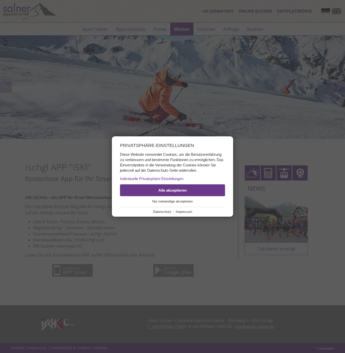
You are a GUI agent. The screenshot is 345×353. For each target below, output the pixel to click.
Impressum (184, 212)
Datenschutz (162, 212)
